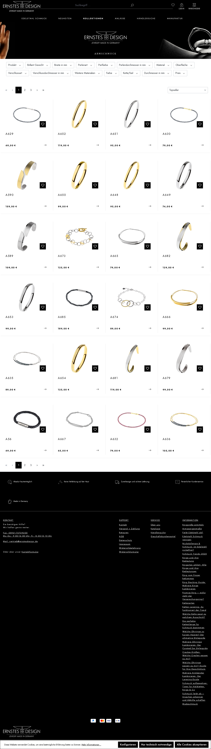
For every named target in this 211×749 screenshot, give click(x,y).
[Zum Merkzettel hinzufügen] (43, 124)
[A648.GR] (131, 175)
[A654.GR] (79, 358)
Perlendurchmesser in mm (132, 65)
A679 (167, 378)
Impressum (125, 544)
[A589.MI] (27, 236)
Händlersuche (158, 532)
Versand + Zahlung (129, 528)
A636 (167, 439)
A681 (114, 378)
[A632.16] (131, 419)
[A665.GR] (131, 236)
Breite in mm (61, 65)
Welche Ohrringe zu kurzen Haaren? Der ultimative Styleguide (193, 634)
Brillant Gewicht (35, 65)
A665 (114, 256)
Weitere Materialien (85, 73)
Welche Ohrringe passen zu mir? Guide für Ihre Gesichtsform (194, 665)
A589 (10, 256)
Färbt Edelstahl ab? (192, 532)
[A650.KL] (79, 175)
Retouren (124, 532)
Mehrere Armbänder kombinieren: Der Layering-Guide (193, 676)
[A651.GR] (131, 114)
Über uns (155, 524)
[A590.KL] (27, 175)
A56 (9, 439)
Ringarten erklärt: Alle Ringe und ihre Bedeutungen (194, 568)
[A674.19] (131, 297)
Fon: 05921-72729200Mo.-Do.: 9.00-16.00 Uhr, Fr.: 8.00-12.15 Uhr (27, 534)
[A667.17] (79, 419)
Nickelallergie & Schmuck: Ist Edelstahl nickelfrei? (194, 546)
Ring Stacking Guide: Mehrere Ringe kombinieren (194, 585)
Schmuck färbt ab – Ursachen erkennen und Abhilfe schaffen (193, 697)
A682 (167, 256)
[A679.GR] (184, 358)
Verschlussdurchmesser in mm (49, 73)
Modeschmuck (190, 703)
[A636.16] (184, 419)
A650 (62, 195)
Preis (178, 73)
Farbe (109, 73)
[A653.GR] (27, 297)
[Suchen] (132, 5)
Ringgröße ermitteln (193, 524)
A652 (62, 134)
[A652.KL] (79, 114)
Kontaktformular (30, 551)
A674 (114, 317)
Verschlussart (15, 73)
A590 (10, 195)
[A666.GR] (184, 297)
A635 (10, 378)
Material (160, 65)
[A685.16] (79, 297)
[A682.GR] (184, 236)
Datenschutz (125, 540)
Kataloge (155, 528)
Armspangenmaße (192, 528)
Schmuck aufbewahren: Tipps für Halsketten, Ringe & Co (195, 686)
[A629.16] (27, 114)
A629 (10, 134)
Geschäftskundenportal (163, 536)
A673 (62, 256)
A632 (114, 439)
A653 (10, 317)
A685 (62, 317)
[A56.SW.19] (27, 419)
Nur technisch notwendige (156, 744)
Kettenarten (188, 603)
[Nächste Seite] (37, 90)
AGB (121, 536)
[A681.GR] (131, 358)
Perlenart (83, 65)
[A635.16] (27, 358)
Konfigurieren (128, 744)
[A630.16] (184, 114)
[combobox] (101, 5)
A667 (62, 439)
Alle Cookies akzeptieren (192, 744)
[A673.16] (79, 236)
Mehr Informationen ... (91, 744)
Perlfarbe (103, 65)
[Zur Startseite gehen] (21, 6)
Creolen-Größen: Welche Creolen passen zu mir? (195, 655)
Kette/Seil (128, 73)
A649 (167, 195)
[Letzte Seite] (43, 90)
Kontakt (123, 524)
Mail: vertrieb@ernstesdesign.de (20, 541)
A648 (114, 195)
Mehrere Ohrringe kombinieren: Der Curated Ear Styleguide (195, 645)
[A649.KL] (184, 175)
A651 (114, 134)
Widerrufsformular (129, 551)
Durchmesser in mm (154, 73)
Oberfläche (182, 65)
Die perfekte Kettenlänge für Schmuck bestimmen (193, 624)
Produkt (12, 65)
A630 (167, 134)
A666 (167, 317)
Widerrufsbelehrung (130, 548)
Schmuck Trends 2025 (194, 553)
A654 (62, 378)
